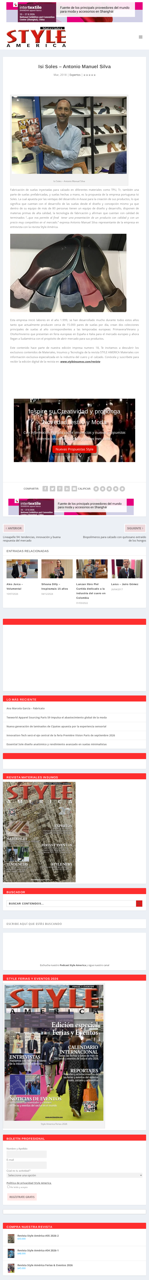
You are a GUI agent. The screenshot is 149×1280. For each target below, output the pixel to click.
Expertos (75, 75)
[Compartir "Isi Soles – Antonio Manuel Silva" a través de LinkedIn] (67, 488)
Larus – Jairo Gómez (124, 584)
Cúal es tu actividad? (19, 1170)
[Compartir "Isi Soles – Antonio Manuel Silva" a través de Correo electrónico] (74, 488)
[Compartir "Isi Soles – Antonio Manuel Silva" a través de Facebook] (45, 488)
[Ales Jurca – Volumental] (22, 568)
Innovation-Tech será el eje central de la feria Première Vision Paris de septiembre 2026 (61, 735)
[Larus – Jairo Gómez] (126, 568)
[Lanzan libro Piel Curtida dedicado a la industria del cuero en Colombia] (92, 568)
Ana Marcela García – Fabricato (26, 708)
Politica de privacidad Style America (29, 1183)
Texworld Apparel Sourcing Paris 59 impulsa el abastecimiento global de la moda (57, 717)
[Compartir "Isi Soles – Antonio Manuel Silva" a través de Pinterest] (59, 488)
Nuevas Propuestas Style (74, 449)
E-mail (10, 1159)
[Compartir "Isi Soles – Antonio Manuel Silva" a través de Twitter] (52, 488)
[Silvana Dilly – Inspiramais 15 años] (57, 568)
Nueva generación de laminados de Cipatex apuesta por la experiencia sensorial (56, 726)
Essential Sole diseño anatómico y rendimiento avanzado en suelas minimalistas (57, 744)
